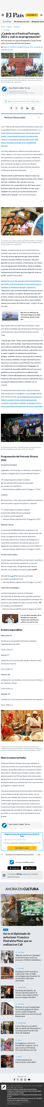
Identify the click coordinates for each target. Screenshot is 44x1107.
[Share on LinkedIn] (27, 108)
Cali (39, 854)
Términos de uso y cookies (15, 1093)
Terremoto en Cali (21, 21)
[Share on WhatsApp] (22, 108)
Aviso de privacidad (34, 1091)
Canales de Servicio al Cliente (28, 1089)
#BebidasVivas (19, 530)
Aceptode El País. (23, 843)
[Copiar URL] (33, 108)
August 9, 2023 (34, 549)
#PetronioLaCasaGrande (23, 483)
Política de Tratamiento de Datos (22, 843)
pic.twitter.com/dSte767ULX (12, 579)
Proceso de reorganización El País (17, 1100)
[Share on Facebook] (11, 108)
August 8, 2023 (34, 519)
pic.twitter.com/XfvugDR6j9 (12, 516)
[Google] (14, 868)
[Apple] (29, 868)
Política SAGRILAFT (13, 1095)
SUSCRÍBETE (32, 15)
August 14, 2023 (35, 609)
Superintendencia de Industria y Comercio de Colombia (24, 1098)
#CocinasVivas (6, 500)
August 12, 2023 (35, 582)
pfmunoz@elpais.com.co (15, 1104)
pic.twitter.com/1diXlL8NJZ (12, 606)
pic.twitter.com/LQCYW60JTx (30, 546)
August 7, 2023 (34, 489)
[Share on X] (16, 108)
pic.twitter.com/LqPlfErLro (11, 486)
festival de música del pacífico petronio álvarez (20, 854)
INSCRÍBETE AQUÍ (22, 848)
